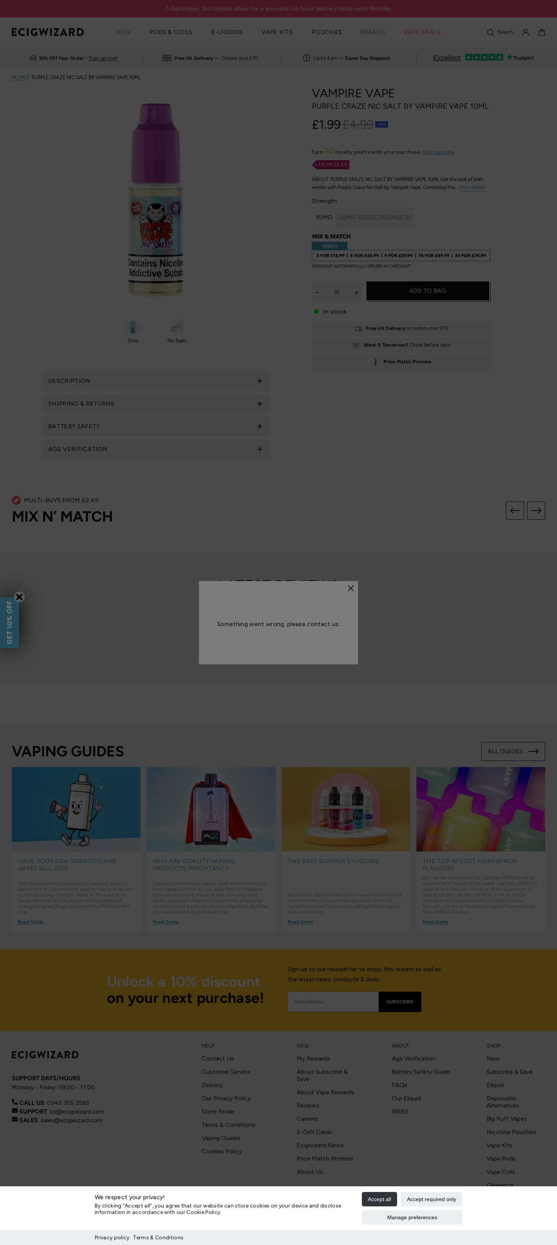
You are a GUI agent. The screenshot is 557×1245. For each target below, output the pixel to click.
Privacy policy (112, 1237)
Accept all (379, 1199)
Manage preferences (412, 1217)
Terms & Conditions (158, 1237)
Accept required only (431, 1199)
